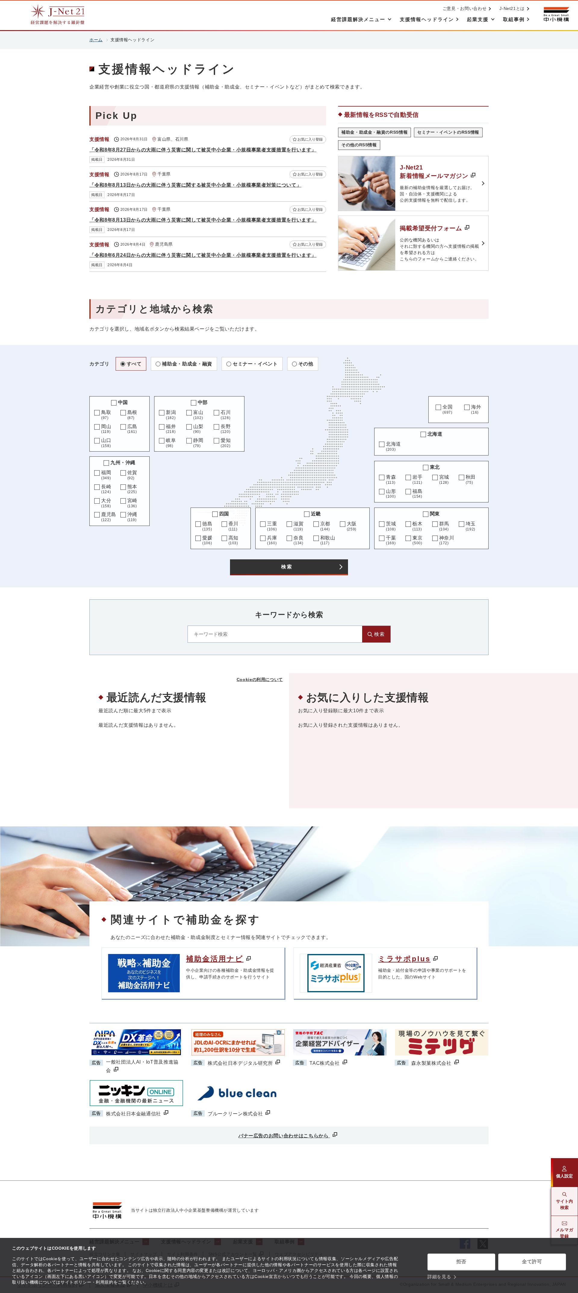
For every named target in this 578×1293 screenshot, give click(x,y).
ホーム (96, 39)
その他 (305, 363)
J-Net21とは (512, 8)
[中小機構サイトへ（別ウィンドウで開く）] (556, 14)
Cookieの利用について (260, 679)
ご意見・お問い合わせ (464, 8)
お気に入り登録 (310, 139)
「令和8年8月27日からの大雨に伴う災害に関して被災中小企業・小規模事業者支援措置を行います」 (202, 149)
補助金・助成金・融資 (187, 363)
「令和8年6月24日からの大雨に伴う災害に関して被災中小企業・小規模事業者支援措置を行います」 (202, 255)
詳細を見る (439, 1276)
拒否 (461, 1261)
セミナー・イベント (255, 363)
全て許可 (532, 1261)
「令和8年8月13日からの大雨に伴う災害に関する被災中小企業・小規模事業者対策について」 (195, 185)
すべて (134, 363)
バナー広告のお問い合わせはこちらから (284, 1135)
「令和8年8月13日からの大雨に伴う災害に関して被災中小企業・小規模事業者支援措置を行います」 (202, 219)
